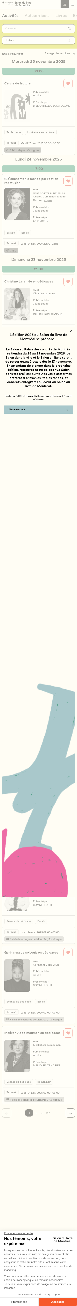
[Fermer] (71, 331)
